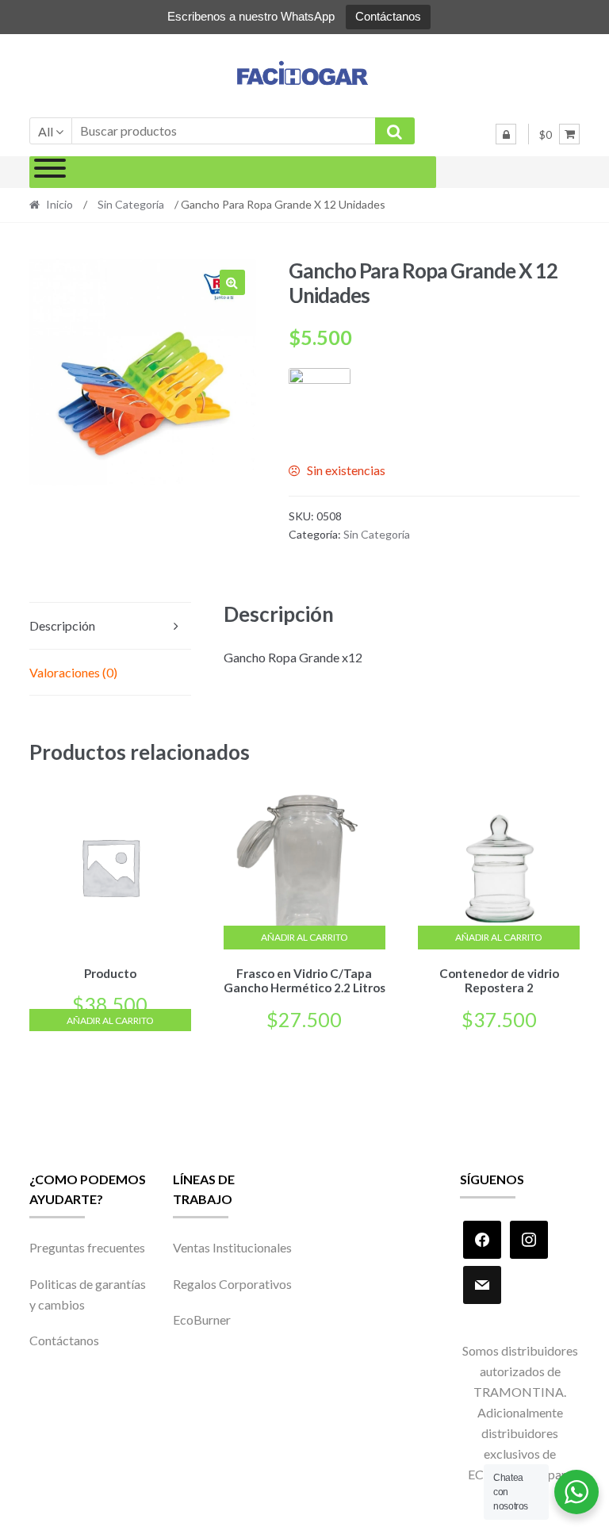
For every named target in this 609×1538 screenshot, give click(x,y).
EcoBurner (202, 1319)
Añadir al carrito (110, 1020)
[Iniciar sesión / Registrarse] (506, 134)
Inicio (59, 204)
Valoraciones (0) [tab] (73, 672)
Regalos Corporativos (232, 1283)
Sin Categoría (131, 204)
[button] (232, 282)
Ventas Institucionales (232, 1247)
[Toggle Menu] (50, 172)
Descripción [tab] (62, 625)
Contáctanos (388, 16)
